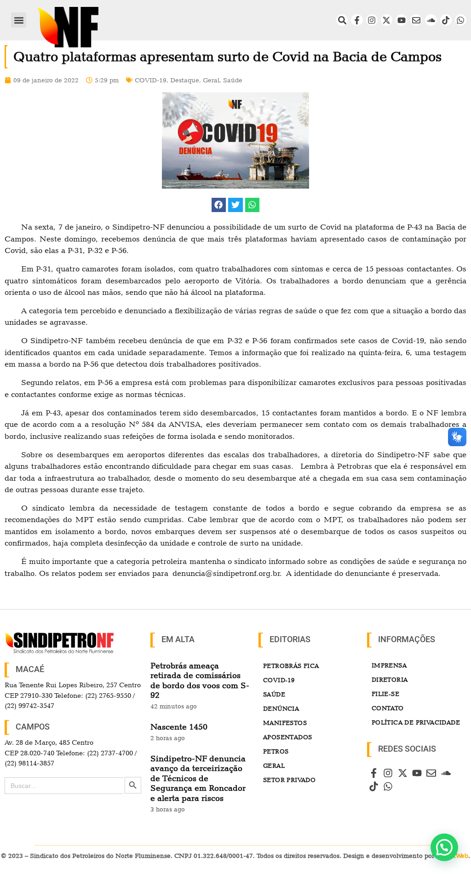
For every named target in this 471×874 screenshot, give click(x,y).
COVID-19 (151, 80)
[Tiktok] (446, 20)
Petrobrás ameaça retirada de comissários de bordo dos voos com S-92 (199, 680)
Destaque (184, 80)
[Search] (342, 20)
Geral (211, 80)
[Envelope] (416, 20)
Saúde (232, 80)
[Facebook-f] (356, 20)
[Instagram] (372, 20)
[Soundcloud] (431, 20)
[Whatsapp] (460, 20)
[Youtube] (401, 20)
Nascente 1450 (178, 726)
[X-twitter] (386, 20)
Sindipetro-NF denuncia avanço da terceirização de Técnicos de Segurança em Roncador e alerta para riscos (198, 778)
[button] (18, 20)
